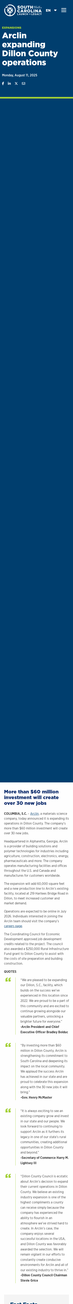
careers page (13, 926)
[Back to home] (23, 10)
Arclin (34, 814)
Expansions (11, 27)
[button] (63, 10)
